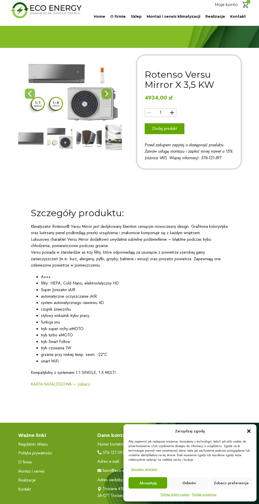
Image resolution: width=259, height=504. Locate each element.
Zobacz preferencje (231, 483)
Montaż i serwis (31, 471)
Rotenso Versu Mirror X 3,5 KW (179, 79)
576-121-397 (112, 452)
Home (99, 16)
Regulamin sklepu (33, 444)
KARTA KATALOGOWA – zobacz (60, 384)
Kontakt (238, 16)
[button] (248, 431)
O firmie (118, 16)
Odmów (189, 483)
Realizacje (215, 16)
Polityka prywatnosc (204, 494)
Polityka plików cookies (175, 494)
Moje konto (226, 4)
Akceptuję (148, 483)
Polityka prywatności (35, 453)
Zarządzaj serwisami (144, 469)
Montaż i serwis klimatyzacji (173, 16)
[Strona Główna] (46, 10)
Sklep (136, 16)
